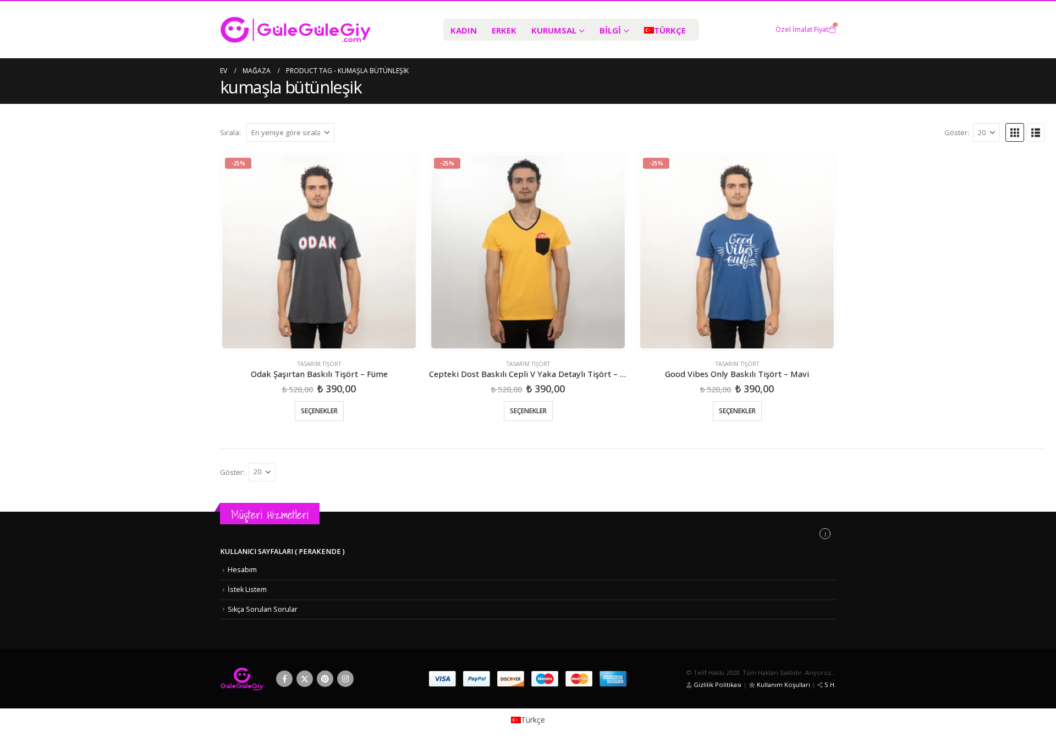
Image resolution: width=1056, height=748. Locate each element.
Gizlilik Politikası (716, 684)
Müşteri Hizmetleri (270, 515)
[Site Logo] (295, 29)
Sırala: (230, 132)
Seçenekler (319, 410)
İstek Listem (247, 589)
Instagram (345, 679)
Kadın (463, 30)
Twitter (304, 679)
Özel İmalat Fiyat (802, 29)
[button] (1014, 132)
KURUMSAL (553, 30)
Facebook (284, 679)
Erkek (504, 30)
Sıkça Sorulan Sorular (263, 609)
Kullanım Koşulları (782, 684)
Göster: (956, 132)
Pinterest (325, 679)
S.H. (829, 684)
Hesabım (242, 569)
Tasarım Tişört (319, 364)
